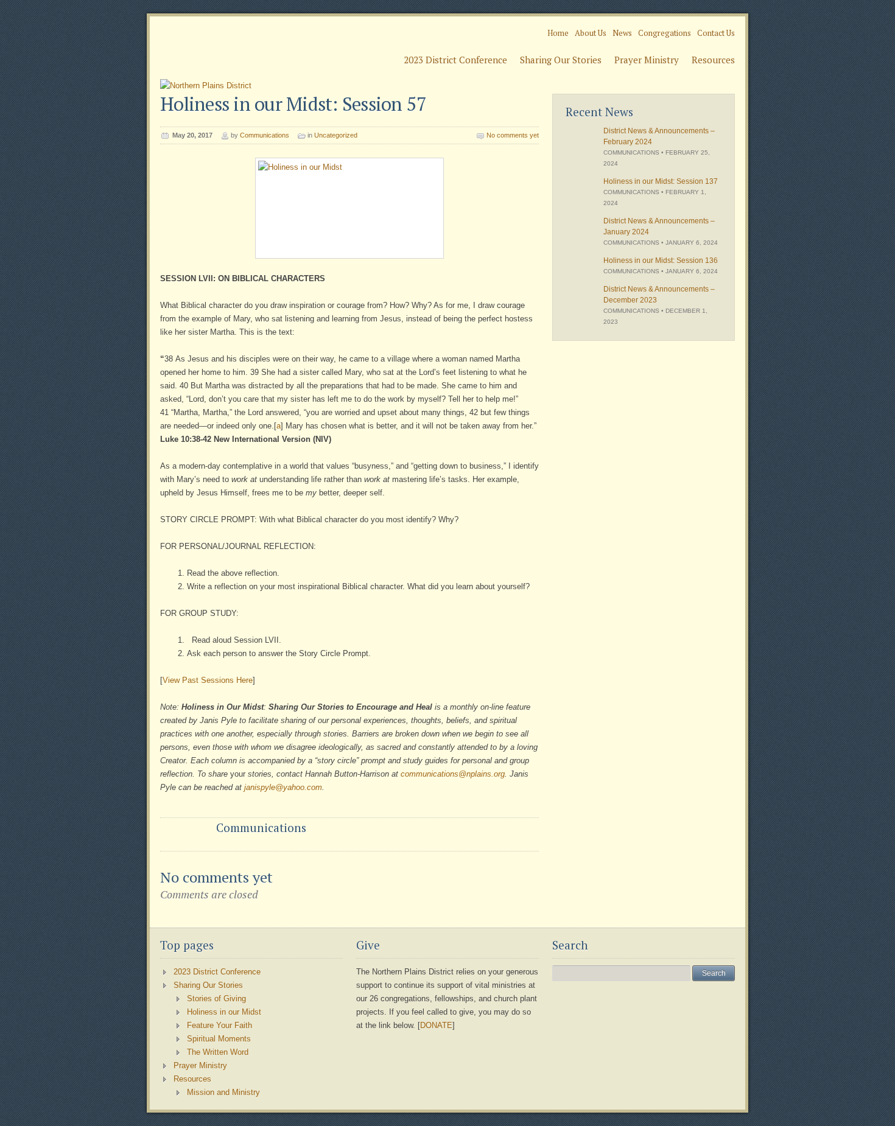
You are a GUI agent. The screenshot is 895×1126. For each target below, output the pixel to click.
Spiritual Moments (219, 1038)
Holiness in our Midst (224, 1011)
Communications (264, 135)
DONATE (436, 1025)
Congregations (664, 32)
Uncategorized (335, 135)
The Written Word (217, 1052)
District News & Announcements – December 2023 (659, 294)
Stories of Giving (216, 998)
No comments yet (512, 135)
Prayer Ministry (646, 60)
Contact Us (716, 32)
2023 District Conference (455, 60)
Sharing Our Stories (561, 60)
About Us (590, 32)
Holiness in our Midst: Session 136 (660, 260)
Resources (713, 60)
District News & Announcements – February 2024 (659, 136)
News (622, 32)
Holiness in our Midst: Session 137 (660, 181)
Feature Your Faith (219, 1025)
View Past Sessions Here (208, 680)
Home (558, 32)
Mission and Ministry (223, 1092)
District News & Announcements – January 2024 (659, 226)
